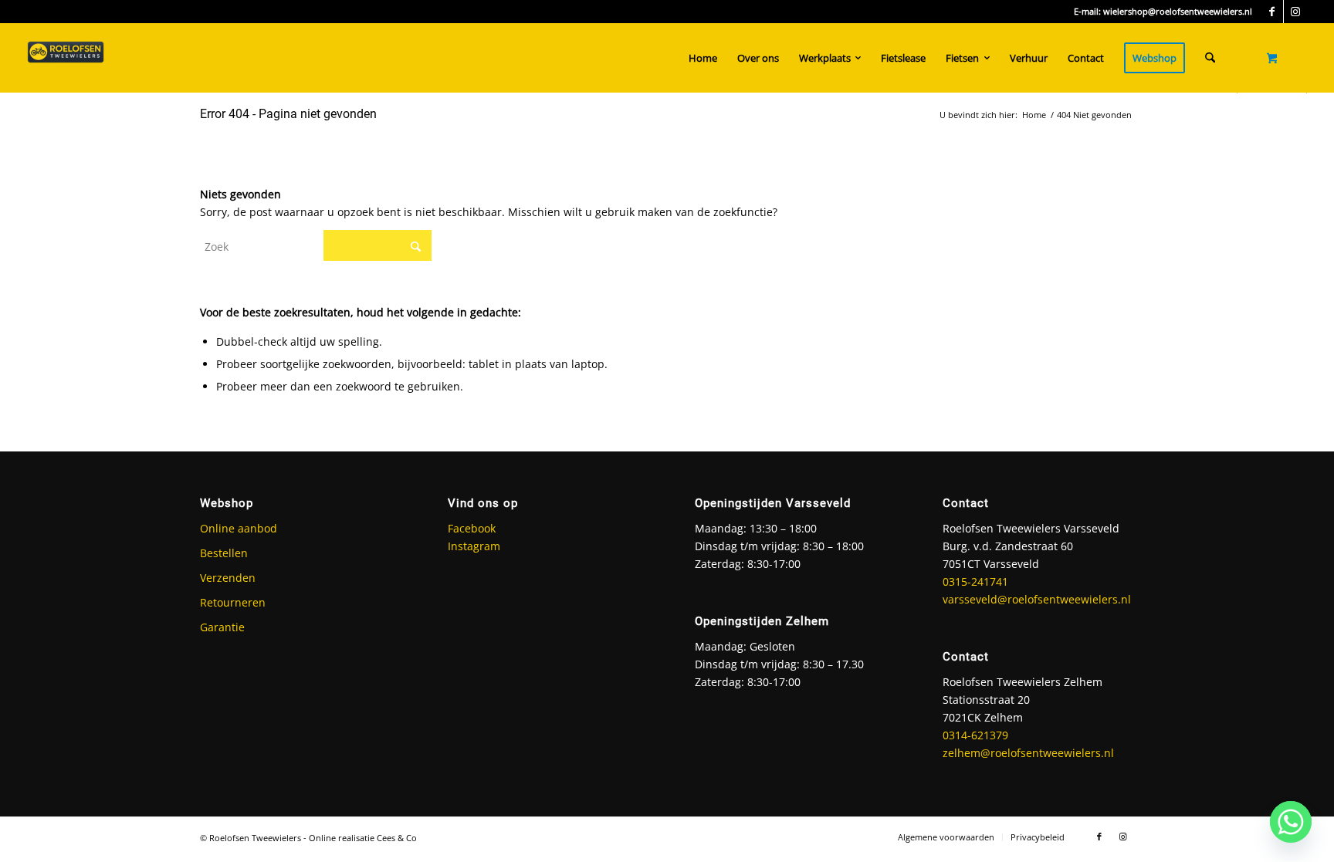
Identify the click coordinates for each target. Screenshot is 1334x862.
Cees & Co (397, 837)
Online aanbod (238, 528)
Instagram (474, 546)
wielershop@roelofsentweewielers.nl (1177, 11)
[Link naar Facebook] (1272, 11)
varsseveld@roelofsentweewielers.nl (1037, 599)
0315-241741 (975, 581)
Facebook (472, 528)
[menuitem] (703, 58)
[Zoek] (1210, 58)
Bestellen (224, 553)
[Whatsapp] (1291, 822)
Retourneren (233, 602)
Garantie (222, 627)
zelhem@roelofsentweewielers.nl (1028, 752)
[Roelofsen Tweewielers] (65, 58)
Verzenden (228, 577)
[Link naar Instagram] (1295, 11)
